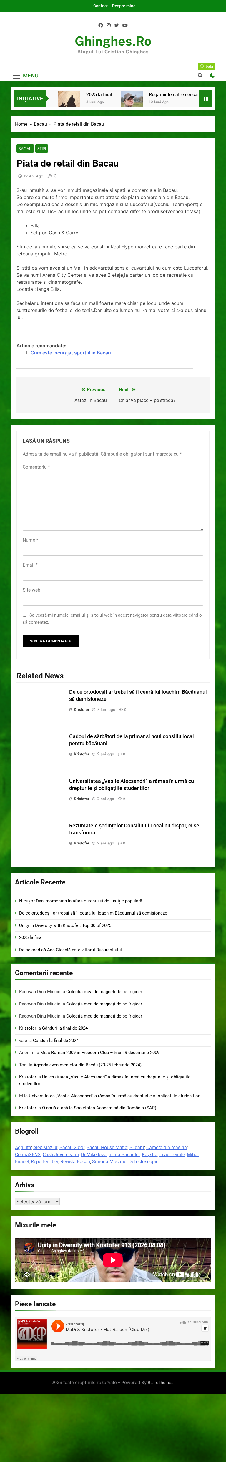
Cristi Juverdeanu (61, 1154)
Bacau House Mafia (107, 1147)
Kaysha (149, 1154)
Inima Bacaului (124, 1154)
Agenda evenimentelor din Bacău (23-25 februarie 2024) (88, 1065)
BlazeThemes (160, 1382)
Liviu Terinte (172, 1154)
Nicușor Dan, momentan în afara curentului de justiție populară (80, 901)
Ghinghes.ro (113, 41)
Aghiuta (23, 1147)
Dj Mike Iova (94, 1154)
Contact (100, 6)
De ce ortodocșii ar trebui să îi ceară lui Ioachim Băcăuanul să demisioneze (93, 913)
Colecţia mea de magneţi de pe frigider (104, 991)
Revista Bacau (75, 1161)
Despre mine (124, 6)
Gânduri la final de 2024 (65, 1028)
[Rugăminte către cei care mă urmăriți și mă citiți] (132, 102)
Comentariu (36, 467)
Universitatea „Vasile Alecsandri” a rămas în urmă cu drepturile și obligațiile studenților (114, 1095)
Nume (30, 540)
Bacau (25, 149)
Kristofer (81, 709)
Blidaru (136, 1147)
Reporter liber (44, 1161)
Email (30, 565)
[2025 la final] (69, 102)
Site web (31, 590)
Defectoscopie (143, 1161)
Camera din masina (166, 1147)
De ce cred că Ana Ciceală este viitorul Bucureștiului (70, 949)
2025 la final (99, 94)
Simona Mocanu (109, 1161)
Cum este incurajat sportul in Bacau (71, 353)
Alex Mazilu (45, 1147)
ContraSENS (28, 1154)
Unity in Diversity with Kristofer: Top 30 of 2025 (65, 925)
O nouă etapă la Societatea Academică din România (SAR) (99, 1108)
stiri (41, 149)
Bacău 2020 (71, 1147)
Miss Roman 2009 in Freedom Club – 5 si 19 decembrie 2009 (99, 1052)
